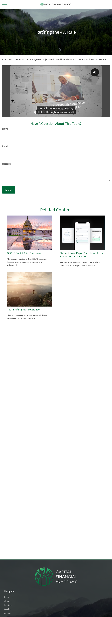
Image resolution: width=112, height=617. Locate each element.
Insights (7, 609)
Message (6, 163)
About (6, 601)
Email (5, 146)
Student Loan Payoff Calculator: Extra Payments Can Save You (81, 254)
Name (5, 128)
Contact (7, 613)
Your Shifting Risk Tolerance (23, 309)
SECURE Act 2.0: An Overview (24, 253)
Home (6, 597)
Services (8, 605)
